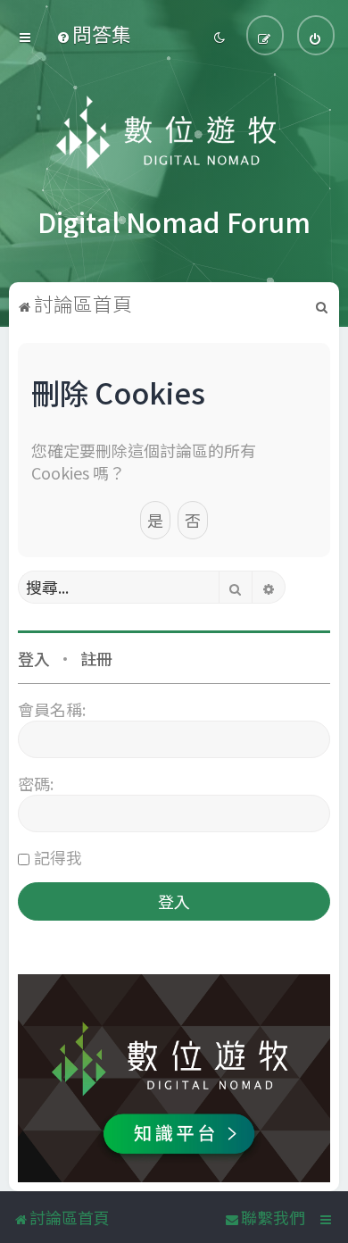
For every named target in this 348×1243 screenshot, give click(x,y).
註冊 (96, 658)
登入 (34, 658)
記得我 (58, 857)
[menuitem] (94, 33)
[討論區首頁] (174, 134)
